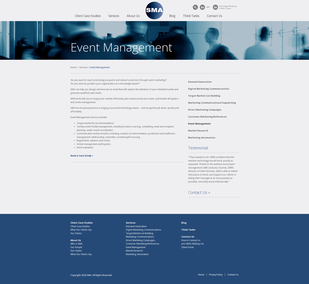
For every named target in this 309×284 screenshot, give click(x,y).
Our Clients (76, 233)
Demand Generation (200, 81)
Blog (172, 16)
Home (73, 67)
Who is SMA (76, 243)
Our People (76, 247)
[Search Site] (195, 7)
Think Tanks (191, 16)
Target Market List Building (204, 95)
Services (113, 16)
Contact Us (214, 16)
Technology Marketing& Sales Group (227, 7)
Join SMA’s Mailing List (192, 243)
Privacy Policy (216, 274)
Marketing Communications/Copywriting (212, 102)
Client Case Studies (88, 16)
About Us (133, 16)
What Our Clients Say (81, 229)
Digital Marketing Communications (208, 88)
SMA (208, 7)
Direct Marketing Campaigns (205, 109)
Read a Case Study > (81, 155)
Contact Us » (199, 192)
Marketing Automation (201, 137)
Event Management (199, 123)
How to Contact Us (190, 240)
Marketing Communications (140, 236)
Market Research (198, 130)
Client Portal (187, 247)
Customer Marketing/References (207, 116)
